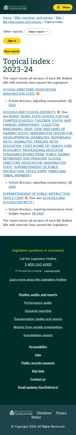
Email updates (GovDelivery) (38, 387)
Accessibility (38, 347)
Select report (36, 31)
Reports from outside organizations (38, 327)
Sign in (12, 40)
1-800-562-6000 (38, 264)
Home (7, 18)
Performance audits (38, 303)
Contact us (38, 379)
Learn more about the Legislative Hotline (38, 279)
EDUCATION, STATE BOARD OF (26, 146)
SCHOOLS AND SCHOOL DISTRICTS (29, 112)
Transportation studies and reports (38, 319)
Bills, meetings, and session (34, 18)
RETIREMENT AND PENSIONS (24, 158)
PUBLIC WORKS (57, 154)
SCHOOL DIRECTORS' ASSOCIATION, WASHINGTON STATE (34, 163)
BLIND (14, 116)
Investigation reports (38, 335)
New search (11, 51)
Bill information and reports (22, 22)
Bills (59, 18)
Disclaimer (44, 413)
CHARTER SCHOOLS (18, 120)
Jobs (38, 355)
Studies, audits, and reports (38, 294)
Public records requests (38, 363)
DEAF (28, 129)
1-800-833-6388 (52, 271)
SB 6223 (38, 213)
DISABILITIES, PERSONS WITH (35, 141)
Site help (38, 371)
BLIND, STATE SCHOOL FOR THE (45, 116)
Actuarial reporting (38, 311)
